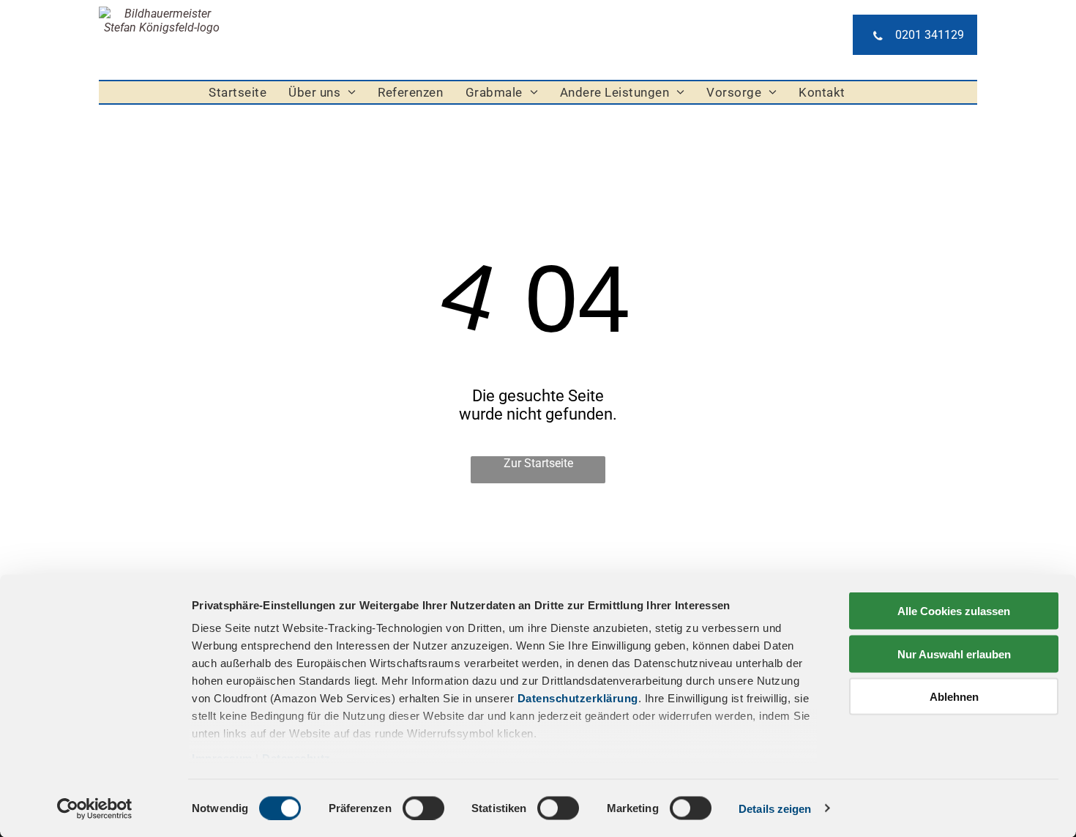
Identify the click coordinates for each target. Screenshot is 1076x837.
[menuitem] (237, 92)
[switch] (423, 807)
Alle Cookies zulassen (953, 611)
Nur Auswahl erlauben (954, 653)
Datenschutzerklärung (578, 698)
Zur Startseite (538, 463)
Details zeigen (775, 808)
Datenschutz (296, 758)
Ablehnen (954, 697)
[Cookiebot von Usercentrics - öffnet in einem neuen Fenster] (95, 808)
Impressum (222, 758)
